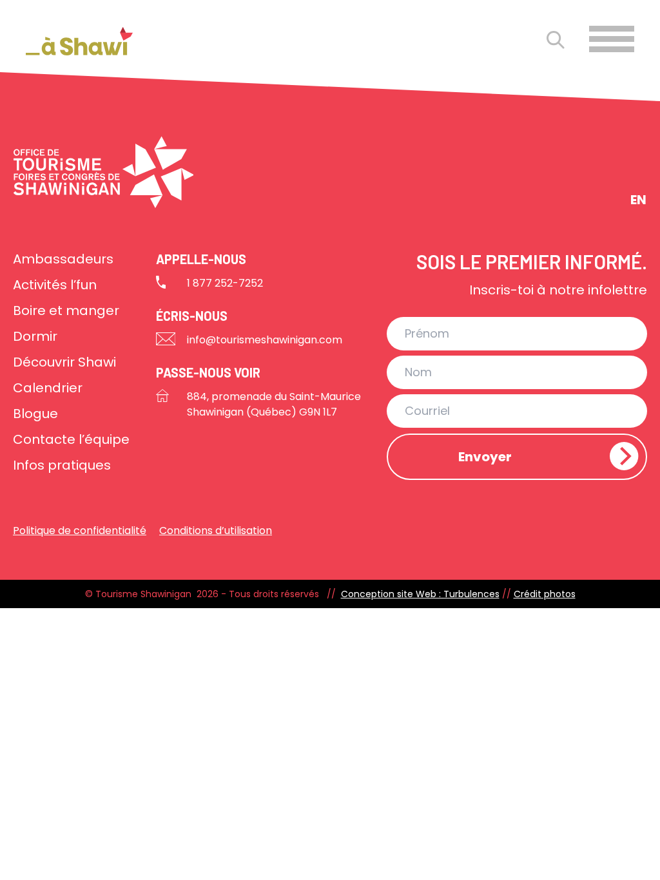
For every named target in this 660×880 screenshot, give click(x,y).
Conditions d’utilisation (215, 530)
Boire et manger (66, 310)
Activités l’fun (55, 285)
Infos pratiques (62, 465)
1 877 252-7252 (225, 283)
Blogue (35, 414)
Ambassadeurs (63, 259)
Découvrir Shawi (64, 362)
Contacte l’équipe (71, 439)
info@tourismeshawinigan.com (264, 339)
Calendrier (47, 388)
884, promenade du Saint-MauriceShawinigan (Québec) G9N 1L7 (274, 404)
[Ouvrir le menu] (611, 39)
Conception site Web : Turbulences (420, 594)
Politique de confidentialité (79, 530)
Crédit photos (545, 594)
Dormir (35, 336)
